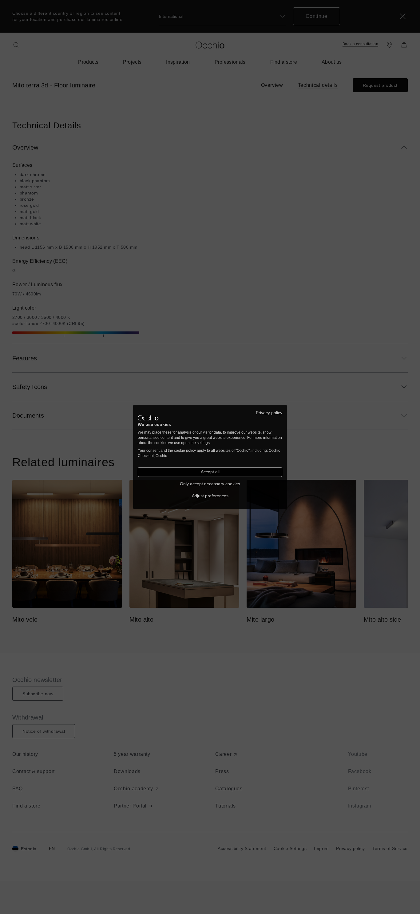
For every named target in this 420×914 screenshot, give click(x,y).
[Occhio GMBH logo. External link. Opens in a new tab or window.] (148, 418)
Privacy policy (269, 413)
